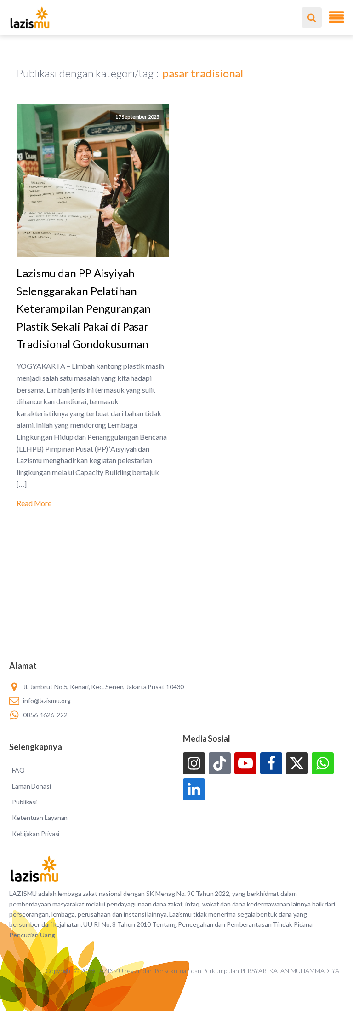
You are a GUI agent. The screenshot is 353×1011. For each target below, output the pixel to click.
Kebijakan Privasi (35, 833)
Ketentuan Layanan (40, 817)
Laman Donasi (31, 786)
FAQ (18, 770)
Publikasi (24, 802)
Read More (34, 503)
